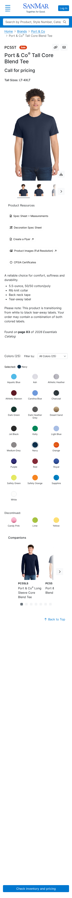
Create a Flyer (21, 239)
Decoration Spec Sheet (28, 227)
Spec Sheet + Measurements (30, 215)
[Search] (64, 22)
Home (8, 31)
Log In (63, 8)
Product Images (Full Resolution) (33, 250)
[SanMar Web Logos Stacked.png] (36, 8)
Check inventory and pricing (36, 888)
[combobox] (52, 356)
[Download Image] (61, 174)
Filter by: (29, 356)
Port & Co (38, 31)
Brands (22, 31)
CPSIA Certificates (25, 262)
